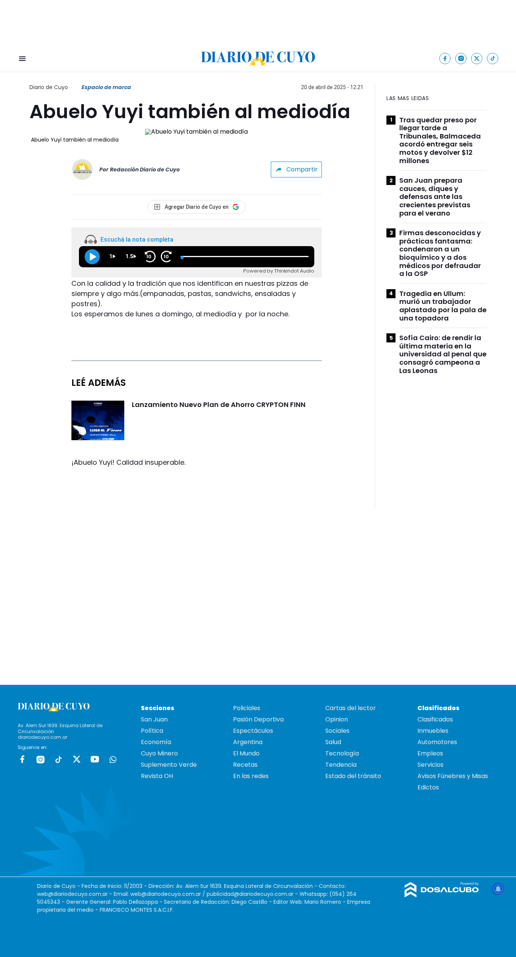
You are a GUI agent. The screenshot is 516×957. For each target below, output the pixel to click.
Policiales (246, 708)
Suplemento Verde (169, 764)
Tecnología (342, 753)
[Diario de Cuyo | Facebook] (445, 58)
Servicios (430, 764)
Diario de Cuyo (48, 87)
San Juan (154, 719)
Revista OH (157, 776)
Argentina (248, 742)
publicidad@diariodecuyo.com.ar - (253, 894)
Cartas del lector (350, 708)
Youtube (94, 759)
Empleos (430, 753)
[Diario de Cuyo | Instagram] (461, 58)
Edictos (428, 787)
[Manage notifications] (498, 889)
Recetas (245, 764)
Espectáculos (253, 730)
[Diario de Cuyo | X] (477, 58)
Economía (156, 742)
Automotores (437, 742)
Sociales (337, 730)
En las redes (251, 776)
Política (152, 730)
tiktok (58, 759)
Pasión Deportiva (258, 719)
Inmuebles (432, 730)
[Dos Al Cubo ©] (442, 895)
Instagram (40, 759)
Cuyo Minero (159, 753)
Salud (333, 742)
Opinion (336, 719)
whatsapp (112, 759)
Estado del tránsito (353, 776)
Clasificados (435, 719)
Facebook (22, 759)
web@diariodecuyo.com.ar (72, 894)
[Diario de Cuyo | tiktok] (493, 58)
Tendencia (341, 764)
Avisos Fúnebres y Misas (452, 776)
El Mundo (246, 753)
